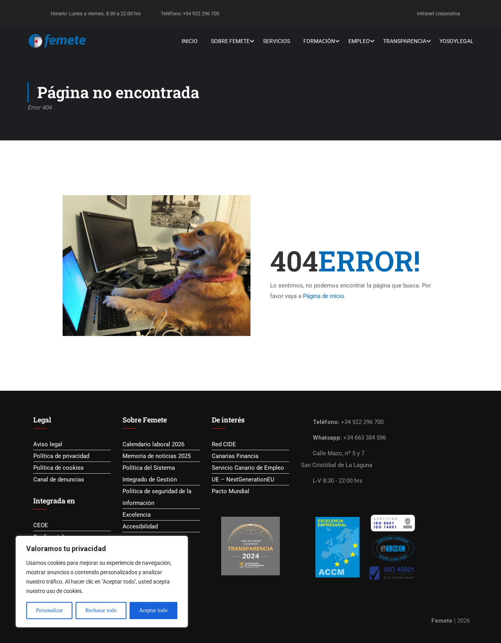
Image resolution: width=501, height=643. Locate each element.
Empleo (359, 41)
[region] (102, 581)
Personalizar (49, 610)
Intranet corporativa (438, 13)
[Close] (179, 542)
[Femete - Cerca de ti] (57, 41)
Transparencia (404, 41)
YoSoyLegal (457, 41)
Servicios (276, 41)
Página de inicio (323, 296)
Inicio (190, 41)
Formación (319, 41)
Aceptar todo (153, 610)
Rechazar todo (101, 610)
